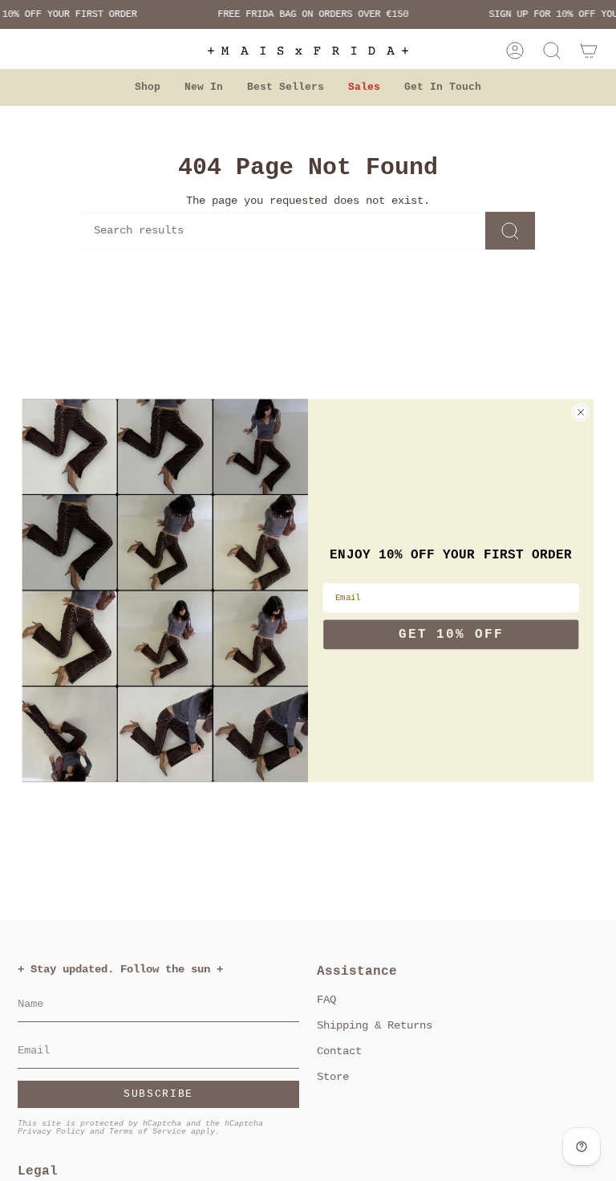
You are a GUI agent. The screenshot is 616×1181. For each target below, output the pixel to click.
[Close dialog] (580, 412)
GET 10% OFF (451, 634)
